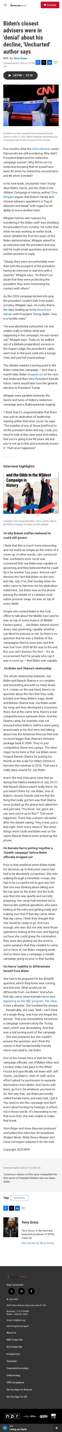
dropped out (35, 374)
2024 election (41, 149)
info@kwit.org (19, 1320)
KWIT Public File (15, 1340)
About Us (11, 1333)
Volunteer (12, 1361)
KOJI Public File (14, 1347)
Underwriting (13, 1375)
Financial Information (18, 1368)
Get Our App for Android (19, 1389)
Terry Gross (20, 58)
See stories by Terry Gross (37, 1243)
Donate (51, 4)
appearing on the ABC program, (30, 1001)
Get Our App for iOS (17, 1397)
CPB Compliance (15, 1382)
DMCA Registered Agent (18, 1326)
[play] (5, 1428)
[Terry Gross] (10, 1227)
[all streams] (57, 1428)
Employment (13, 1354)
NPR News (19, 1198)
